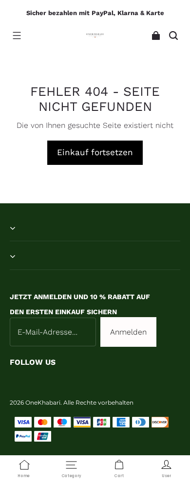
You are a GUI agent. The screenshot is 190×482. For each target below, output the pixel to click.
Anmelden (128, 332)
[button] (16, 35)
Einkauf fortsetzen (95, 152)
